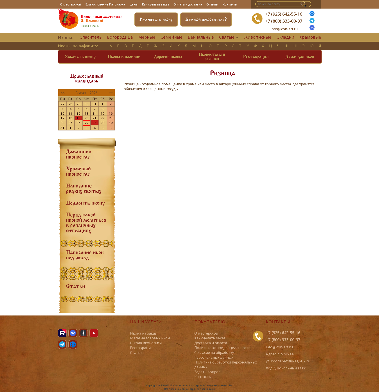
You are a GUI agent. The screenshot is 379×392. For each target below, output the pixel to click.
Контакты (230, 4)
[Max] (312, 14)
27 (62, 104)
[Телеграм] (312, 21)
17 (62, 118)
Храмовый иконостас (78, 171)
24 (62, 122)
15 (103, 113)
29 (78, 104)
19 (78, 118)
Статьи (75, 286)
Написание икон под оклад (85, 255)
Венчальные (201, 37)
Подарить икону (85, 203)
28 (70, 104)
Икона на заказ (143, 333)
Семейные (171, 37)
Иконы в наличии (124, 57)
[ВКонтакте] (312, 28)
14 (95, 113)
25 (70, 122)
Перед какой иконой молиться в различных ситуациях (86, 222)
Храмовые (310, 37)
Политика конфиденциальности (222, 347)
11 (70, 113)
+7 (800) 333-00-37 (283, 21)
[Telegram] (62, 344)
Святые (226, 37)
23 (111, 118)
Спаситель (91, 37)
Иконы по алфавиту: (78, 45)
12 (78, 113)
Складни (285, 37)
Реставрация (256, 57)
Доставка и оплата (210, 342)
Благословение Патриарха (105, 4)
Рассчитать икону (156, 19)
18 (70, 118)
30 (87, 104)
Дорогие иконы (168, 57)
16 (111, 113)
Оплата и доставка (187, 4)
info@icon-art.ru (284, 29)
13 (87, 113)
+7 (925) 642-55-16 (283, 14)
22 (103, 118)
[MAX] (72, 344)
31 (95, 104)
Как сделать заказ (155, 4)
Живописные (257, 37)
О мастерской (70, 4)
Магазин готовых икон (150, 338)
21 (95, 118)
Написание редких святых (84, 189)
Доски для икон (299, 57)
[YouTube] (93, 333)
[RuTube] (62, 333)
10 (62, 113)
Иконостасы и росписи (212, 56)
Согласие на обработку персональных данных (214, 355)
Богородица (120, 37)
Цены (133, 4)
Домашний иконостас (78, 154)
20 (87, 118)
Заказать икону (80, 57)
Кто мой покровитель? (206, 19)
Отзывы (212, 4)
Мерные (146, 37)
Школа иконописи (146, 342)
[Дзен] (83, 333)
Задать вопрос (207, 371)
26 (78, 122)
